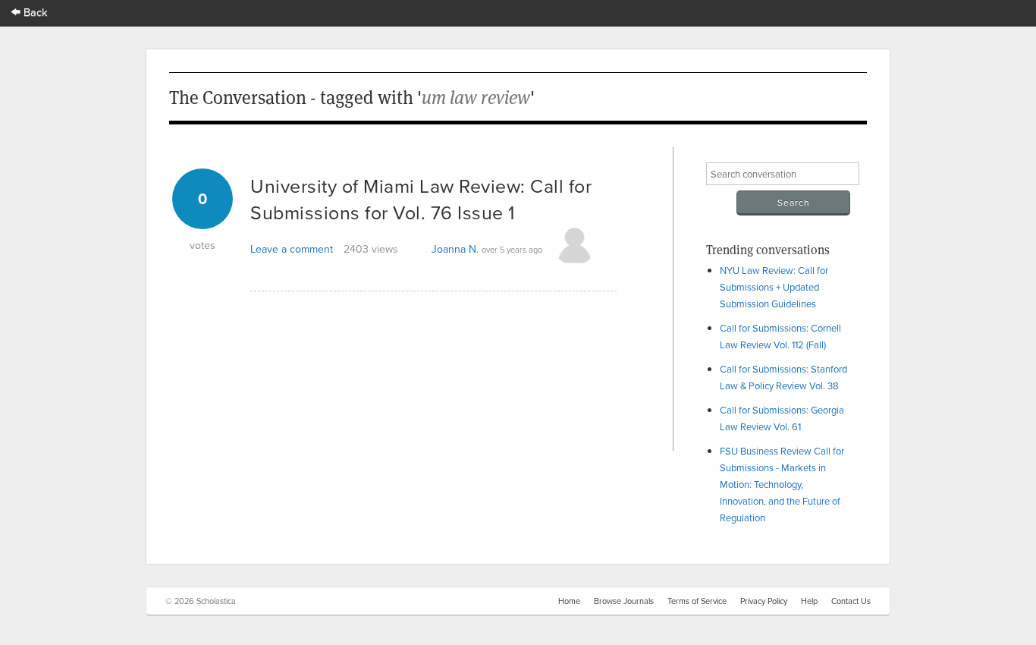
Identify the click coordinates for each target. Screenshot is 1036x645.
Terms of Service (697, 601)
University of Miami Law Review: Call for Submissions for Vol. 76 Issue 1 (421, 198)
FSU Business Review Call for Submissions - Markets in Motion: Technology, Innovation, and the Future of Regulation (782, 484)
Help (809, 601)
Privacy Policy (763, 601)
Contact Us (851, 601)
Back (34, 12)
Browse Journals (624, 601)
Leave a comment (291, 248)
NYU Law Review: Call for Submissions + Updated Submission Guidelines (774, 286)
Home (569, 601)
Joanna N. (455, 248)
